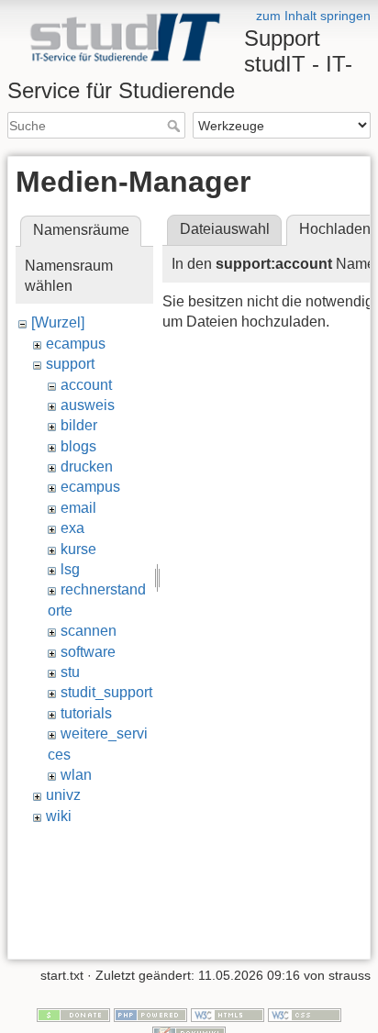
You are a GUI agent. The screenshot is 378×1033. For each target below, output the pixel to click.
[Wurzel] (57, 322)
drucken (87, 466)
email (78, 508)
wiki (59, 816)
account (86, 385)
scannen (89, 631)
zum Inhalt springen (313, 15)
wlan (76, 775)
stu (70, 672)
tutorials (86, 713)
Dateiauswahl (225, 229)
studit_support (106, 692)
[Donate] (73, 1013)
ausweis (88, 405)
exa (72, 528)
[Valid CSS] (304, 1013)
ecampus (76, 343)
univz (63, 795)
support (70, 364)
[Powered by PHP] (150, 1013)
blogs (78, 446)
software (88, 652)
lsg (70, 569)
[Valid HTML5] (227, 1013)
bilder (79, 425)
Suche (175, 125)
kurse (78, 549)
